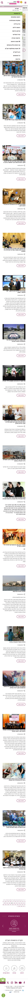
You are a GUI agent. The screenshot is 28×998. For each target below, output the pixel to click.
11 (4, 900)
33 (20, 904)
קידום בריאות (16, 31)
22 (23, 903)
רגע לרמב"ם (16, 52)
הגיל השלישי (16, 34)
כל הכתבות (17, 13)
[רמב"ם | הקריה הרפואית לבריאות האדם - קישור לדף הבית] (13, 2)
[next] (3, 926)
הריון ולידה (17, 24)
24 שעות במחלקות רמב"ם (12, 48)
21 (3, 901)
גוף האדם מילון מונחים (13, 45)
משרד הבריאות (8, 986)
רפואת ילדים (16, 27)
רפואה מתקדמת (15, 17)
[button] (11, 9)
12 (24, 901)
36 (12, 904)
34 (17, 904)
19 (8, 901)
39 (5, 904)
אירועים (18, 59)
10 (6, 900)
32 (22, 904)
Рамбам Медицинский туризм (14, 988)
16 (15, 901)
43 (19, 906)
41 (23, 906)
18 (10, 901)
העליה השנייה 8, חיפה (19, 986)
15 (17, 901)
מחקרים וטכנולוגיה (14, 20)
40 (3, 904)
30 (4, 903)
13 (22, 901)
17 (12, 901)
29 (7, 903)
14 (20, 901)
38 (8, 904)
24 (19, 903)
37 (10, 904)
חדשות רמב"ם (16, 38)
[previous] (25, 926)
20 (5, 901)
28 (9, 903)
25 (16, 903)
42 (21, 906)
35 (15, 904)
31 (24, 904)
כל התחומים (16, 55)
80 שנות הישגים (15, 41)
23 (21, 903)
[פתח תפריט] (25, 2)
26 (14, 903)
